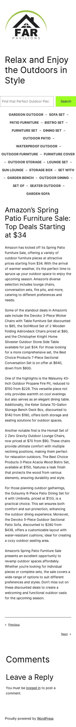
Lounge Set (57, 162)
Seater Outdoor (45, 186)
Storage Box (40, 170)
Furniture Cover (59, 154)
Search (66, 101)
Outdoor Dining (54, 178)
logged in (33, 688)
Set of (18, 186)
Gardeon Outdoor (26, 115)
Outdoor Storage (25, 162)
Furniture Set (24, 130)
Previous (14, 624)
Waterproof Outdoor (36, 146)
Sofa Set (57, 115)
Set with (66, 170)
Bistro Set (54, 122)
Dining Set (52, 130)
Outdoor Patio (37, 138)
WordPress (45, 718)
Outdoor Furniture (19, 154)
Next (64, 634)
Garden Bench (20, 178)
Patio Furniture (24, 122)
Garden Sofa (38, 194)
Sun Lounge (13, 170)
